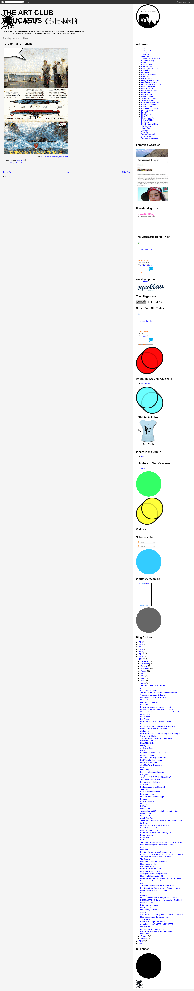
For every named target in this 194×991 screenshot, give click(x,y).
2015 (141, 644)
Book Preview (142, 273)
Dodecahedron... (146, 813)
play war (143, 688)
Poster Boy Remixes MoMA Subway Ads (156, 833)
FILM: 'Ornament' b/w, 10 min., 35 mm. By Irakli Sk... (160, 898)
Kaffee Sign (144, 837)
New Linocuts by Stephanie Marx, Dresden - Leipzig (160, 888)
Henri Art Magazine (148, 88)
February (144, 936)
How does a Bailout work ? (150, 881)
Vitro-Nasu (145, 132)
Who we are (145, 383)
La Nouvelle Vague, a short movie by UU (155, 707)
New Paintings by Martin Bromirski (153, 891)
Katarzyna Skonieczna (150, 102)
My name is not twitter (148, 762)
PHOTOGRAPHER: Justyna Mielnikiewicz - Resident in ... (162, 900)
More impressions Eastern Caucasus (154, 804)
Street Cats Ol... (143, 331)
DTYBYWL (145, 73)
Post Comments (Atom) (23, 177)
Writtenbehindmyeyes (149, 138)
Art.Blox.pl (145, 55)
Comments (143, 546)
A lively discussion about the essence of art (157, 886)
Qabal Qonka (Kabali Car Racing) (153, 697)
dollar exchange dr (147, 801)
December (145, 661)
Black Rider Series (147, 743)
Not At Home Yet (147, 118)
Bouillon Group (147, 65)
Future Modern (146, 79)
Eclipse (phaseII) (146, 903)
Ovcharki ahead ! (146, 893)
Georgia (143, 912)
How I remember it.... (148, 755)
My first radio (145, 714)
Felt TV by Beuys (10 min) (150, 702)
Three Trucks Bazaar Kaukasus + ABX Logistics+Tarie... (162, 821)
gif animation (19, 163)
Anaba (143, 49)
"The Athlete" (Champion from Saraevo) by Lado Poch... (161, 712)
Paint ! (142, 767)
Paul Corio (145, 122)
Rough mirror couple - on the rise (152, 922)
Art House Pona (147, 51)
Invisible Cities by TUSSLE (150, 828)
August (144, 671)
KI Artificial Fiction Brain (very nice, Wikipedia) (158, 726)
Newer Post (7, 172)
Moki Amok (144, 934)
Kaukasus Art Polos (149, 104)
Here (143, 457)
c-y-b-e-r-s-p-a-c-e (148, 67)
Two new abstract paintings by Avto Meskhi (156, 738)
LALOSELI (145, 112)
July (143, 673)
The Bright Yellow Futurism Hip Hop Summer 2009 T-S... (161, 842)
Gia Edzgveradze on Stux (151, 84)
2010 (141, 656)
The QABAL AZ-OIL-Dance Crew (152, 685)
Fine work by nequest (148, 910)
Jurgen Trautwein (147, 100)
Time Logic (144, 789)
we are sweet (146, 136)
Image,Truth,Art (147, 96)
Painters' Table (147, 120)
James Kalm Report (149, 98)
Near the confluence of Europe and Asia (155, 722)
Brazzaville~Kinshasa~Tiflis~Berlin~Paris (156, 931)
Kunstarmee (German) (149, 108)
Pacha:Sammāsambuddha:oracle (153, 787)
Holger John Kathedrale (150, 90)
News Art (144, 116)
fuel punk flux (145, 927)
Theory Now (145, 128)
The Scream (145, 859)
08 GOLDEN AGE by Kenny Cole (153, 758)
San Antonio (145, 919)
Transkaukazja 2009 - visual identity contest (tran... (160, 811)
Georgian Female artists (150, 81)
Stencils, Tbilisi (146, 724)
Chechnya (144, 895)
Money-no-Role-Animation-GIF (151, 876)
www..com (144, 583)
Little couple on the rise (149, 905)
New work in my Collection (150, 782)
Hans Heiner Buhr (148, 86)
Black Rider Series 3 (148, 741)
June (143, 676)
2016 (141, 642)
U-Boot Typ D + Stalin (18, 43)
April (143, 681)
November (145, 664)
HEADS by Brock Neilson (150, 792)
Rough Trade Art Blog (149, 124)
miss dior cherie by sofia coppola (152, 797)
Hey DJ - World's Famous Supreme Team (156, 852)
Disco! (142, 750)
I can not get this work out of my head (154, 825)
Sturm (142, 847)
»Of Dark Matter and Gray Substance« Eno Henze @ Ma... (162, 915)
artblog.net (145, 57)
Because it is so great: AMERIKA (153, 753)
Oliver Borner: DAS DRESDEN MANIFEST (156, 924)
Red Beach (144, 719)
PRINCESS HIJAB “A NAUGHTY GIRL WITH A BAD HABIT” (163, 854)
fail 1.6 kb (144, 823)
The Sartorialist (147, 126)
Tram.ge (144, 130)
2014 (141, 647)
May (143, 678)
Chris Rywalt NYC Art (149, 69)
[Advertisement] (49, 168)
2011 (141, 654)
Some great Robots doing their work (154, 874)
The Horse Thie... (144, 260)
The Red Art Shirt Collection (151, 780)
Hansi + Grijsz (145, 907)
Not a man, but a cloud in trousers (153, 871)
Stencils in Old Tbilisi (148, 736)
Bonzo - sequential (147, 835)
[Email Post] (24, 160)
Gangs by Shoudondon (149, 830)
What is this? (144, 605)
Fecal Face (145, 77)
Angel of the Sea (146, 818)
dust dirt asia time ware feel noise (153, 929)
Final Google (145, 770)
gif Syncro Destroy (147, 748)
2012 (141, 652)
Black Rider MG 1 (147, 866)
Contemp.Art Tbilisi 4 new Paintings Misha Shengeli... (160, 734)
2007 (141, 943)
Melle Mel (144, 849)
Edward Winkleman (148, 75)
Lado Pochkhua (147, 110)
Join (143, 468)
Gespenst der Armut (149, 83)
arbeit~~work (145, 809)
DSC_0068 (144, 775)
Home (67, 172)
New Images (146, 114)
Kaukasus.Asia (147, 106)
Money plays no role (148, 864)
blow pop (143, 799)
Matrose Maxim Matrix (148, 700)
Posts (141, 542)
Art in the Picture (147, 53)
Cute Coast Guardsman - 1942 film (153, 729)
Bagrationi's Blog (147, 61)
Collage (12, 163)
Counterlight (145, 71)
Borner (143, 63)
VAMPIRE (144, 785)
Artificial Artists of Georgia (151, 59)
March (143, 683)
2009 (141, 659)
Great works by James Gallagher (152, 695)
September (145, 669)
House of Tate (146, 94)
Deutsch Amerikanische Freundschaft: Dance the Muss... (162, 878)
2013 (141, 649)
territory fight (145, 746)
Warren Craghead (148, 134)
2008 (141, 941)
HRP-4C (143, 806)
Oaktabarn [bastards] (148, 816)
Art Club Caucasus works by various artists (54, 157)
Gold (142, 883)
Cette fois (144, 705)
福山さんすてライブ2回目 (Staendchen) (155, 777)
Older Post (126, 172)
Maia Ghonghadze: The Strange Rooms (155, 917)
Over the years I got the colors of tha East (156, 845)
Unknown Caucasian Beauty (151, 869)
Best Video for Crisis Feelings (151, 760)
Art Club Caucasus (141, 203)
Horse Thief (145, 92)
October (144, 666)
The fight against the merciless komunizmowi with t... (160, 693)
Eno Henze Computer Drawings (152, 772)
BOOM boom (145, 717)
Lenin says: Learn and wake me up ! (154, 862)
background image (147, 794)
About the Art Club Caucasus (151, 765)
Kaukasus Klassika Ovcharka (151, 840)
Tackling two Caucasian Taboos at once (155, 857)
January (144, 939)
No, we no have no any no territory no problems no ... (160, 709)
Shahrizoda (144, 731)
